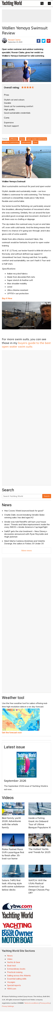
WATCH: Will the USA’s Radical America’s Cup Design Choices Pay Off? (39, 886)
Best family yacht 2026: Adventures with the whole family (11, 823)
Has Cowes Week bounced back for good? (24, 510)
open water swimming (36, 139)
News (7, 505)
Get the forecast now (12, 732)
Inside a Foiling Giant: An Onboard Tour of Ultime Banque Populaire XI (39, 823)
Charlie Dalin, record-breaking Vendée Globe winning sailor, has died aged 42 (24, 516)
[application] (26, 315)
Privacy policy (45, 1003)
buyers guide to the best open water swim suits (26, 344)
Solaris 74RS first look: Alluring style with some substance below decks (13, 885)
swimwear (26, 142)
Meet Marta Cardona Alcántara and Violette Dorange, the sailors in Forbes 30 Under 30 (24, 542)
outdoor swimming (11, 142)
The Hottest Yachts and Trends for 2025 (39, 851)
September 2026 (15, 780)
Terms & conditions (31, 1003)
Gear (22, 139)
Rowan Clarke (14, 39)
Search (47, 496)
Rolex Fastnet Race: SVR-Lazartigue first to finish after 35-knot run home (13, 854)
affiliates (13, 139)
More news (26, 550)
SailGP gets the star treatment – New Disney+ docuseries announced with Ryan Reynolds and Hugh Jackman (26, 534)
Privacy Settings (8, 1006)
